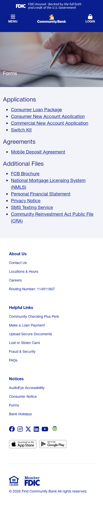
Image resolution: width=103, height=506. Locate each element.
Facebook (12, 429)
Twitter (28, 429)
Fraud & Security (22, 351)
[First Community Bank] (51, 18)
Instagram (20, 429)
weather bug (54, 429)
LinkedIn (36, 429)
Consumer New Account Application (48, 116)
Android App (52, 446)
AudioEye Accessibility (26, 388)
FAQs (13, 360)
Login (90, 21)
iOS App (22, 446)
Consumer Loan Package (36, 109)
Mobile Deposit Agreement (38, 152)
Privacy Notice (25, 201)
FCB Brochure (25, 173)
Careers (15, 280)
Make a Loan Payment (27, 325)
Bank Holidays (20, 414)
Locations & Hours (23, 271)
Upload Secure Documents (30, 334)
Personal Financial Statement (40, 194)
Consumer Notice (23, 396)
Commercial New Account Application (49, 123)
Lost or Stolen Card (24, 342)
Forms (14, 405)
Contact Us (18, 262)
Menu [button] (13, 21)
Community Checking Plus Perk (34, 316)
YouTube (45, 429)
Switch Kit (21, 130)
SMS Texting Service (32, 207)
